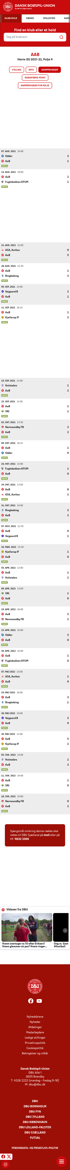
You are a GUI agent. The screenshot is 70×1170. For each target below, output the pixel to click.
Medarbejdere (35, 1032)
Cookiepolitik (35, 1048)
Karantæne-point (35, 78)
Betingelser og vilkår (35, 1053)
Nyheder (35, 1022)
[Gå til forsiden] (27, 6)
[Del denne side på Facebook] (3, 1157)
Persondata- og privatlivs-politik (35, 1148)
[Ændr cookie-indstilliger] (5, 1164)
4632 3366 (22, 839)
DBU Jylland (35, 1117)
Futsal (35, 1138)
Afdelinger (35, 1027)
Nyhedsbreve (35, 1017)
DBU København (35, 1122)
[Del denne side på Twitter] (9, 1157)
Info (31, 70)
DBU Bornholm (35, 1106)
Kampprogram (49, 70)
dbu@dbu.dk (37, 1084)
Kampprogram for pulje (35, 86)
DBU (35, 1101)
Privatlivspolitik (35, 1043)
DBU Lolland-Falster (35, 1127)
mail (46, 835)
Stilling (16, 70)
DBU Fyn (35, 1111)
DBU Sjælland (35, 1132)
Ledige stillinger (35, 1037)
